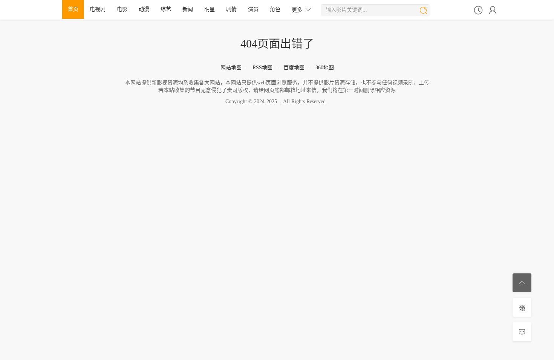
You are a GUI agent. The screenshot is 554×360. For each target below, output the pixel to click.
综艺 (166, 9)
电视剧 (98, 9)
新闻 (187, 9)
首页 (73, 9)
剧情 (231, 9)
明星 (209, 9)
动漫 (144, 9)
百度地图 (294, 67)
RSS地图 (262, 67)
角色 (275, 9)
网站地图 (231, 67)
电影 (122, 9)
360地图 (324, 67)
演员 (253, 9)
